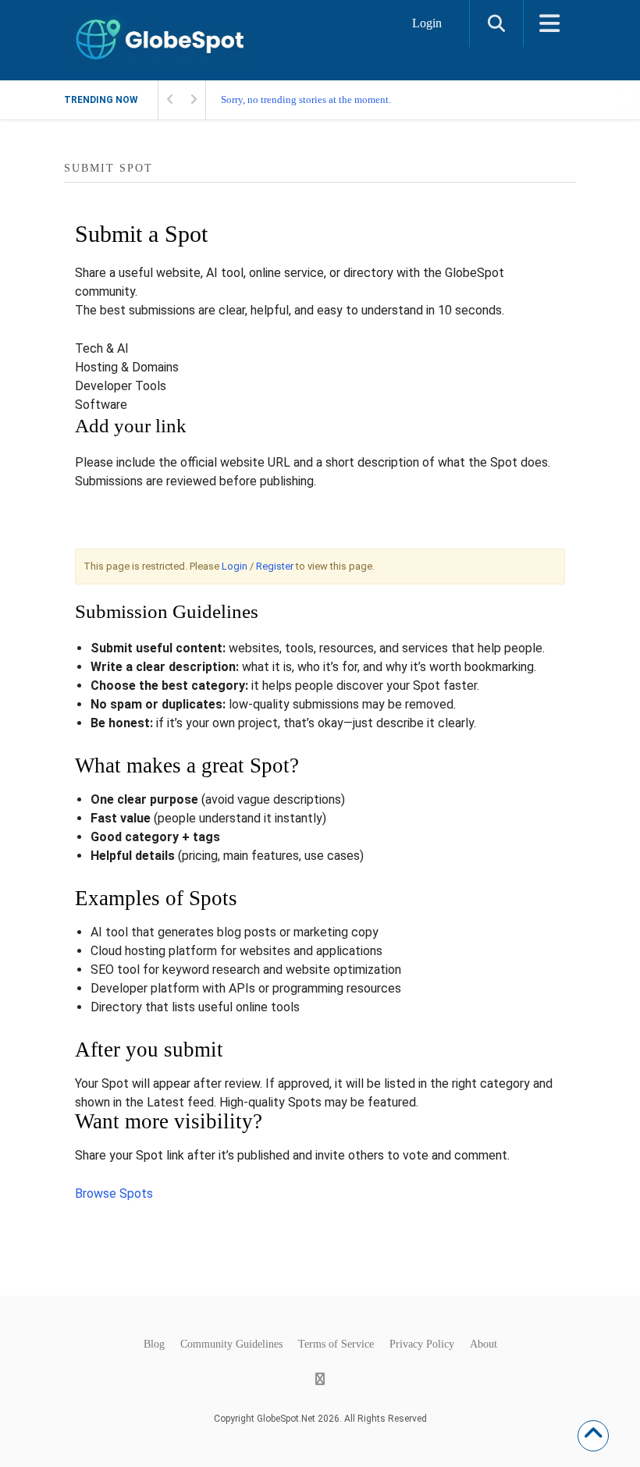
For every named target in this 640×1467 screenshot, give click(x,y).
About (483, 1344)
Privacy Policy (421, 1344)
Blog (154, 1344)
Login (427, 23)
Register (274, 566)
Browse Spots (114, 1193)
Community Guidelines (231, 1344)
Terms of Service (336, 1344)
